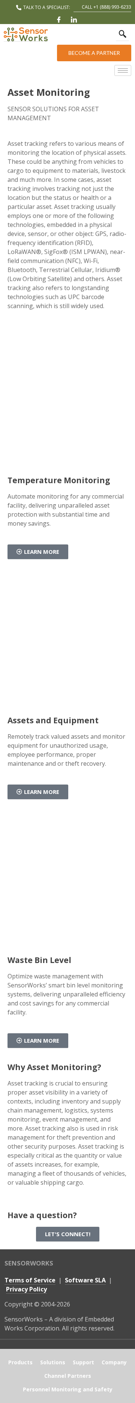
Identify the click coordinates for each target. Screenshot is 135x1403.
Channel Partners (67, 1375)
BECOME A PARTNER (94, 53)
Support (83, 1362)
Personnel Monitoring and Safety (67, 1389)
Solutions (52, 1362)
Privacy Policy (26, 1289)
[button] (122, 34)
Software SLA (85, 1280)
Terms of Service (30, 1280)
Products (20, 1362)
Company (114, 1362)
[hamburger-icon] (122, 70)
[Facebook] (58, 19)
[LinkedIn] (74, 19)
